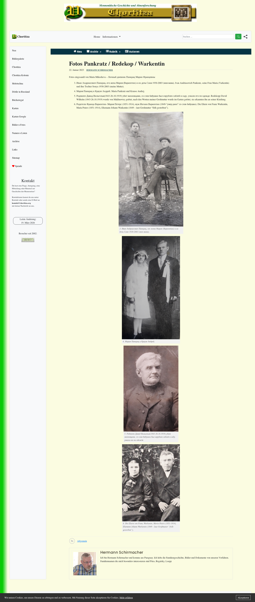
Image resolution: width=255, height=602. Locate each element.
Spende (18, 165)
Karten (15, 108)
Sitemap (16, 157)
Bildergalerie (18, 58)
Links (14, 149)
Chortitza (16, 66)
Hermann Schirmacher (99, 70)
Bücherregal (17, 99)
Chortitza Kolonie (20, 75)
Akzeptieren (243, 597)
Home (97, 36)
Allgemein (82, 540)
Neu (14, 50)
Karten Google (19, 116)
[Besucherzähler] (28, 239)
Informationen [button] (110, 36)
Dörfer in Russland (21, 91)
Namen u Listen (19, 132)
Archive (15, 141)
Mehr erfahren (126, 597)
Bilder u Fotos (18, 124)
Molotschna (17, 83)
